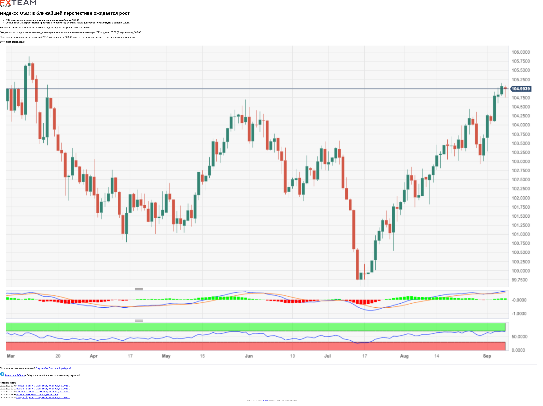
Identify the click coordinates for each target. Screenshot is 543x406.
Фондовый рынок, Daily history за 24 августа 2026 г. (43, 386)
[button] (271, 205)
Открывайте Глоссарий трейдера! (53, 368)
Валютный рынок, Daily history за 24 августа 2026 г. (43, 388)
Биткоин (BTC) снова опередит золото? (37, 394)
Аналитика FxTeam (15, 375)
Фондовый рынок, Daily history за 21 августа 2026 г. (43, 397)
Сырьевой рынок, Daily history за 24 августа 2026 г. (43, 391)
